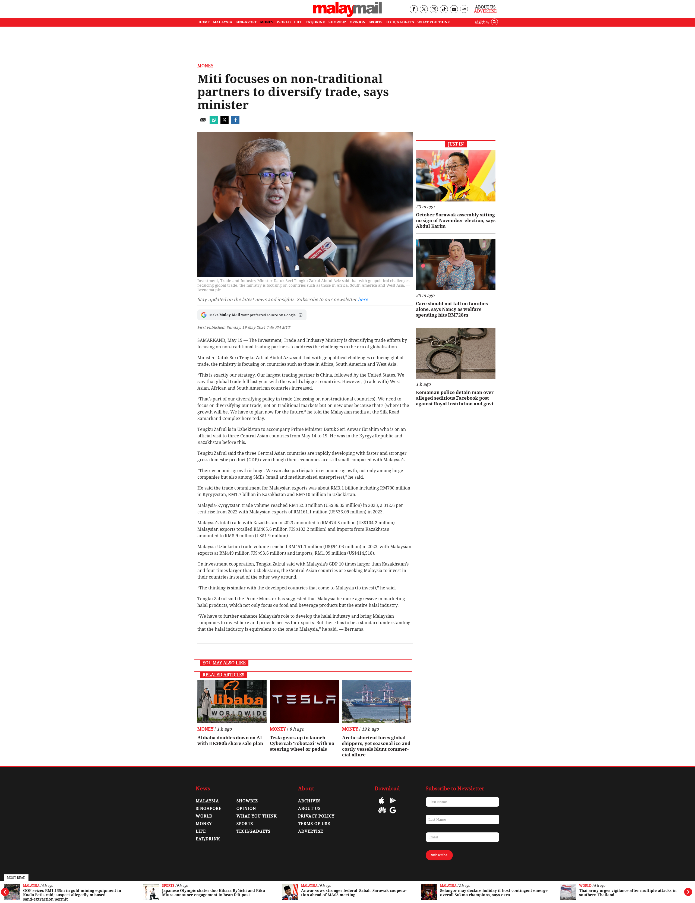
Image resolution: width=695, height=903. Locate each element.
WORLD (284, 22)
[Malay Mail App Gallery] (382, 814)
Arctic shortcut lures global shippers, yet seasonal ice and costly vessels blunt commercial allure (376, 746)
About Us (485, 7)
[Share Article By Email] (203, 122)
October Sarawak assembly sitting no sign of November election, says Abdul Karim (455, 220)
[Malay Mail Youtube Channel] (453, 9)
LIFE (298, 22)
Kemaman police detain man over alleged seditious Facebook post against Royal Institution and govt (455, 398)
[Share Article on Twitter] (224, 122)
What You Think (433, 22)
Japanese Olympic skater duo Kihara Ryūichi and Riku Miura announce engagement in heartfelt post (213, 892)
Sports (168, 886)
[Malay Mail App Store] (381, 804)
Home (204, 22)
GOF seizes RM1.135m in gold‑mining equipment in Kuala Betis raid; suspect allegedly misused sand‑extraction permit (72, 894)
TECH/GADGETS (400, 22)
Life (201, 831)
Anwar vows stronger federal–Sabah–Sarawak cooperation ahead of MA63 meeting (353, 892)
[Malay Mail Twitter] (424, 9)
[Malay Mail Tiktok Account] (443, 9)
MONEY (266, 22)
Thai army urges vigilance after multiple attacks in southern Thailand (628, 892)
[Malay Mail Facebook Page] (413, 9)
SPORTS (376, 22)
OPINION (357, 22)
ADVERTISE (310, 831)
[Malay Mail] (347, 15)
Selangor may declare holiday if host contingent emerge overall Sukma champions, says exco (494, 892)
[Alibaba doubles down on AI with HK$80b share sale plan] (232, 701)
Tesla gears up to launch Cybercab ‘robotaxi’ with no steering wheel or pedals (302, 743)
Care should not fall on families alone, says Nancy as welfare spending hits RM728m (452, 309)
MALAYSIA (222, 22)
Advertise (485, 11)
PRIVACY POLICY (316, 816)
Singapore (209, 808)
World (585, 886)
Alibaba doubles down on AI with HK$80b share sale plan (230, 740)
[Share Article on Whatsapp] (214, 122)
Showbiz (247, 800)
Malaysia (31, 886)
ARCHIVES (309, 800)
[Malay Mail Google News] (393, 814)
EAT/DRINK (315, 22)
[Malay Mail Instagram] (433, 9)
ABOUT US (309, 808)
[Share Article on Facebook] (235, 122)
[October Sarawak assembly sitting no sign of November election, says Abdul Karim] (455, 175)
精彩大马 (482, 22)
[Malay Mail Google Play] (393, 804)
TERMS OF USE (314, 823)
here (363, 299)
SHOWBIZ (337, 22)
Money (205, 65)
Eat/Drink (208, 838)
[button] (300, 315)
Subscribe (439, 855)
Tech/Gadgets (253, 831)
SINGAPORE (246, 22)
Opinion (246, 808)
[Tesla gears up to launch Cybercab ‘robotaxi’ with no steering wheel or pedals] (304, 701)
